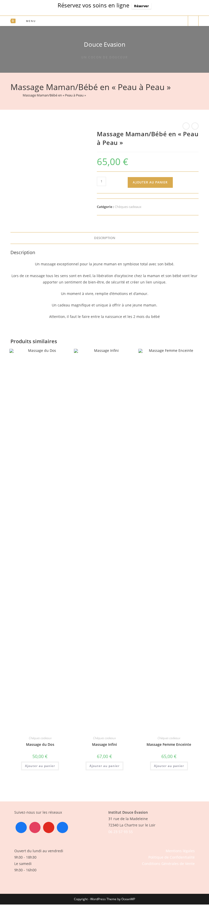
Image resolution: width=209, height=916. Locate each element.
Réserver (141, 6)
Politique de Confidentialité (171, 857)
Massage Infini (104, 744)
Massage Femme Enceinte (169, 744)
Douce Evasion (104, 44)
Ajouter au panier (150, 182)
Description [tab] (104, 238)
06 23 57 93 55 (120, 831)
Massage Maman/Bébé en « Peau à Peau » (54, 95)
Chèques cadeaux (128, 206)
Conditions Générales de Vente (168, 863)
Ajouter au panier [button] (40, 766)
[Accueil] (11, 95)
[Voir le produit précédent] (186, 126)
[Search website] (193, 21)
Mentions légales (180, 850)
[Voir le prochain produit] (195, 126)
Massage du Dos (40, 744)
